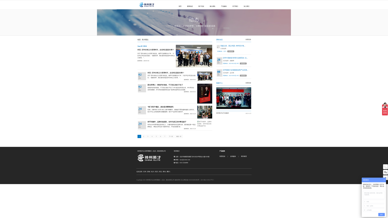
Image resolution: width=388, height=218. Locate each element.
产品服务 (224, 6)
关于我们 (235, 6)
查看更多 (248, 39)
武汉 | (157, 171)
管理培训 (222, 156)
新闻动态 (190, 6)
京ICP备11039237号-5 (207, 180)
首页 (180, 6)
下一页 (171, 136)
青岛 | (164, 171)
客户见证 (201, 6)
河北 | (160, 171)
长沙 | (153, 171)
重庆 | (168, 171)
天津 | (145, 171)
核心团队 (212, 6)
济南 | (149, 171)
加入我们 (246, 6)
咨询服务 (233, 156)
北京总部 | (139, 171)
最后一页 (178, 136)
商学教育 (244, 156)
